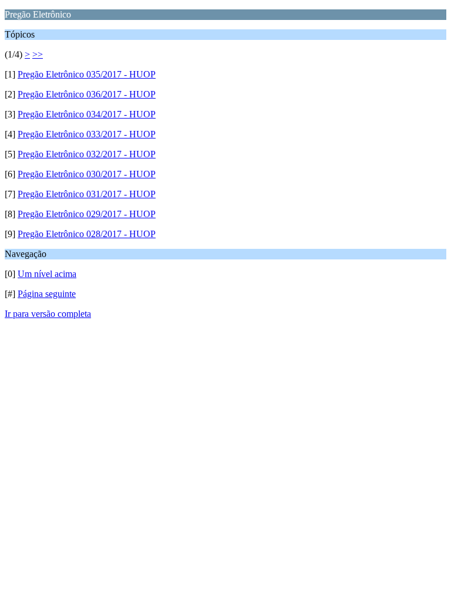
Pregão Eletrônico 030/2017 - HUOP (87, 174)
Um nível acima (47, 274)
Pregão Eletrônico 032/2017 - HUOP (87, 154)
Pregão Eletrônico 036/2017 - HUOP (87, 94)
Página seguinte (47, 294)
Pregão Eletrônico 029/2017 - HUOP (87, 214)
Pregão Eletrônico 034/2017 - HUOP (87, 114)
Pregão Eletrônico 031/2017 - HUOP (87, 194)
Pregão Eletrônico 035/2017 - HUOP (87, 74)
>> (37, 54)
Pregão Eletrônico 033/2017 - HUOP (87, 134)
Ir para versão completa (48, 314)
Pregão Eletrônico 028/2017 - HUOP (87, 234)
